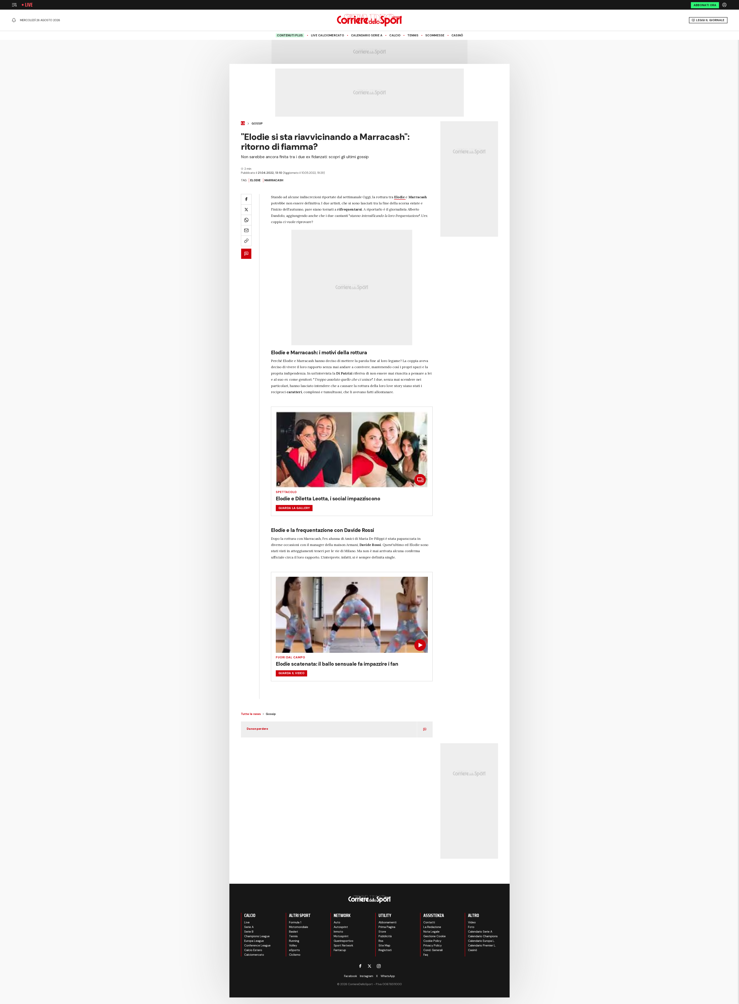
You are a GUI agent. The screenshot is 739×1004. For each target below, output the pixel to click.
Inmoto (338, 932)
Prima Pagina (387, 927)
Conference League (257, 945)
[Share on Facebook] (246, 199)
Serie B (248, 932)
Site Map (384, 945)
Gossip (257, 123)
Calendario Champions (483, 936)
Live (29, 4)
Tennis (412, 35)
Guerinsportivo (343, 941)
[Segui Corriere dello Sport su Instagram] (378, 966)
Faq (425, 955)
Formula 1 (295, 922)
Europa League (254, 941)
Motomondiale (298, 927)
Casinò (457, 35)
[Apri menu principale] (14, 5)
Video (472, 922)
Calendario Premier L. (482, 945)
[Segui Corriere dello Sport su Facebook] (360, 966)
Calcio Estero (253, 950)
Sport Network (343, 945)
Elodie (255, 180)
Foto (471, 927)
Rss (381, 941)
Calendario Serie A (366, 35)
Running (294, 941)
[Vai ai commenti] (246, 254)
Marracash (273, 180)
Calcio (394, 35)
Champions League (257, 936)
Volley (293, 945)
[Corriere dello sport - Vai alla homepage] (369, 20)
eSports (294, 950)
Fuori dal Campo (290, 657)
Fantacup (340, 950)
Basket (293, 932)
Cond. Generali (433, 950)
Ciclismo (294, 955)
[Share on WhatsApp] (246, 220)
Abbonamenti (387, 922)
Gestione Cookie (434, 936)
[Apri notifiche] (14, 20)
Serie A (249, 927)
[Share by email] (246, 230)
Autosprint (341, 927)
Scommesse (435, 35)
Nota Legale (431, 932)
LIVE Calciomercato (327, 35)
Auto (337, 922)
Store (382, 932)
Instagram (366, 976)
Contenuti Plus (290, 35)
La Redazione (432, 927)
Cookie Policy (432, 941)
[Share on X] (246, 210)
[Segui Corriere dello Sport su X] (369, 966)
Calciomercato (254, 955)
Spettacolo (286, 492)
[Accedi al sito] (724, 5)
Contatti (429, 922)
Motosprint (341, 936)
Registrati (385, 950)
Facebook (350, 976)
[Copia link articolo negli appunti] (246, 241)
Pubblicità (385, 936)
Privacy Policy (432, 945)
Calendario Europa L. (481, 941)
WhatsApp (388, 976)
